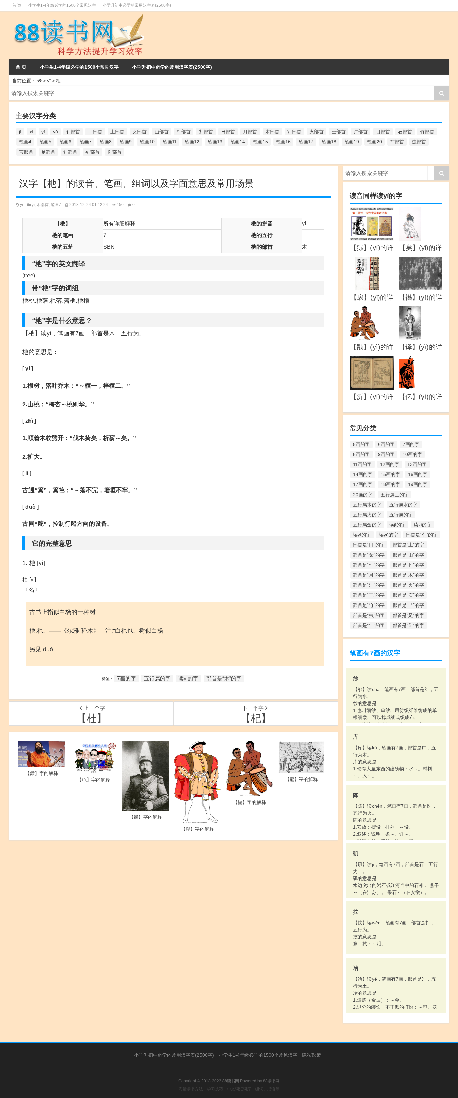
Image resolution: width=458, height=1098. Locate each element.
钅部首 (92, 152)
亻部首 (73, 131)
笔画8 (106, 142)
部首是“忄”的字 (369, 565)
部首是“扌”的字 (408, 565)
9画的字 (386, 454)
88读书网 (271, 1081)
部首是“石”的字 (408, 595)
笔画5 (45, 142)
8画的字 (361, 454)
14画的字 (363, 474)
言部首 (26, 152)
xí (31, 131)
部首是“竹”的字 (369, 605)
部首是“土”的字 (408, 544)
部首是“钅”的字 (369, 625)
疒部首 (361, 131)
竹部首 (427, 131)
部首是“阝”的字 (408, 625)
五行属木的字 (367, 504)
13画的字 (417, 464)
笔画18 (329, 142)
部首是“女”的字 (369, 555)
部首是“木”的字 (224, 678)
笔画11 (170, 142)
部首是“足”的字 (408, 615)
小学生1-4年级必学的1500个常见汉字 (62, 5)
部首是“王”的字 (369, 595)
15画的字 (390, 474)
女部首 (139, 131)
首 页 (16, 5)
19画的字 (417, 484)
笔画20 (374, 142)
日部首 (228, 131)
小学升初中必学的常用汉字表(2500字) (137, 5)
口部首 (95, 131)
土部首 (117, 131)
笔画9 (126, 142)
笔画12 (192, 142)
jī (20, 131)
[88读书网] (77, 15)
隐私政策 (311, 1055)
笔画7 (85, 142)
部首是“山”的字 (408, 555)
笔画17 (306, 142)
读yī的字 (188, 678)
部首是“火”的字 (408, 585)
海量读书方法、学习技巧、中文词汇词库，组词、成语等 (229, 1089)
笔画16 (283, 142)
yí (21, 204)
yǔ (55, 131)
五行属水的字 (403, 504)
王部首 (339, 131)
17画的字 (363, 484)
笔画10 (147, 142)
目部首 (383, 131)
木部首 (272, 131)
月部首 (250, 131)
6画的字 (386, 444)
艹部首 (397, 142)
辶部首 (70, 152)
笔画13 (215, 142)
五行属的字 (157, 678)
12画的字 (389, 464)
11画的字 (362, 464)
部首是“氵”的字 (369, 585)
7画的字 (126, 678)
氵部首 (294, 131)
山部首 (162, 131)
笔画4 (25, 142)
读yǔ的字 (388, 534)
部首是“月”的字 (369, 575)
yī (49, 80)
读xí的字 (423, 524)
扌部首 (206, 131)
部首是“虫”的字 (369, 615)
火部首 (316, 131)
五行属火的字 (367, 514)
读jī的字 (397, 524)
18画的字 (390, 484)
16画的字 (417, 474)
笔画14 (237, 142)
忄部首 (184, 131)
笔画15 (260, 142)
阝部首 (115, 152)
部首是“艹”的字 (408, 605)
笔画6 (65, 142)
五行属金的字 (367, 524)
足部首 (48, 152)
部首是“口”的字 (369, 544)
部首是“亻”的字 (422, 534)
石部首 (405, 131)
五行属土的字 (395, 494)
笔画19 (351, 142)
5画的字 (361, 444)
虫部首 (419, 142)
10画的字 (412, 454)
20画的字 (363, 494)
